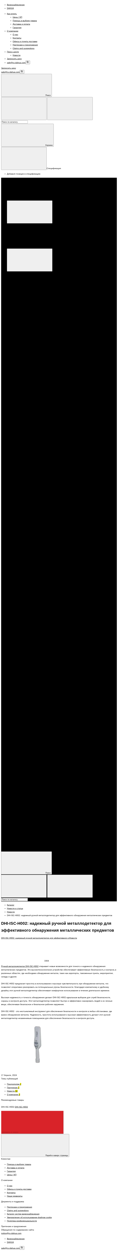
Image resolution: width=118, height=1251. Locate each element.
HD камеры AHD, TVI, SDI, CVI (32, 287)
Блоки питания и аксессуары (26, 771)
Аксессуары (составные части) (32, 654)
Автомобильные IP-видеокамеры (34, 553)
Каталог (53, 198)
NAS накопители (26, 816)
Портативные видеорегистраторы (28, 519)
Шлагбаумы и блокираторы (31, 650)
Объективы (18, 297)
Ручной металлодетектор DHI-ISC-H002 (20, 966)
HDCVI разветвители (28, 495)
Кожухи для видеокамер (24, 301)
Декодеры (17, 422)
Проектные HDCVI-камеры (25, 522)
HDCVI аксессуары (40, 418)
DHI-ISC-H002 (21, 1107)
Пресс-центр (13, 52)
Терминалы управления (29, 602)
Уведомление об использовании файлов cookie (29, 1217)
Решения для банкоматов (104, 522)
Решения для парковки (23, 529)
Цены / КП (17, 17)
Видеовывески (25, 463)
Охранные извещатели (29, 726)
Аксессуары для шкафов (30, 768)
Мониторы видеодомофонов (31, 640)
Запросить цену (14, 59)
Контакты (17, 38)
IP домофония (19, 706)
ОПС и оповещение (22, 719)
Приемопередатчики (28, 373)
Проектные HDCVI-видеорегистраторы (90, 519)
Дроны (73, 457)
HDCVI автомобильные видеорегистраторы (38, 536)
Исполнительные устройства (26, 688)
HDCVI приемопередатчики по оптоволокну (39, 491)
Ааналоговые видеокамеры (31, 543)
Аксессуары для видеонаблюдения (29, 377)
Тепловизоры (19, 443)
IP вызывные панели (28, 713)
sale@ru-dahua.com (16, 62)
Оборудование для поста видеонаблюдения (34, 460)
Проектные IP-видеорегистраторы (54, 522)
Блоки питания (25, 775)
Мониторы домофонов (29, 709)
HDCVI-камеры (25, 284)
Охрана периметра (22, 488)
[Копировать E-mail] (27, 62)
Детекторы (23, 581)
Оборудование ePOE (99, 457)
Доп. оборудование (87, 405)
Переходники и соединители (31, 806)
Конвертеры (24, 370)
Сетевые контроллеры (23, 623)
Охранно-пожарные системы (26, 446)
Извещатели (39, 616)
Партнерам (13, 1087)
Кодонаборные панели (29, 629)
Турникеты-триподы (27, 674)
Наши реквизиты (14, 1196)
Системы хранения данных (25, 605)
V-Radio (98, 418)
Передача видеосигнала (42, 488)
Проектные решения (22, 450)
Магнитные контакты (92, 616)
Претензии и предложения (25, 45)
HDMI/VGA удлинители (29, 498)
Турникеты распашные (29, 671)
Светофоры (23, 598)
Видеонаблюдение (21, 273)
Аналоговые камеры (28, 290)
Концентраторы (74, 616)
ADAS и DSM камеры (28, 533)
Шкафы (21, 764)
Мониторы (17, 349)
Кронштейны (40, 422)
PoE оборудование (69, 418)
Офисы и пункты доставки (25, 41)
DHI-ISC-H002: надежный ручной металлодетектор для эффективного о (35, 938)
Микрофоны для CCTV (29, 380)
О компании (12, 31)
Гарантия (17, 27)
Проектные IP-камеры (81, 522)
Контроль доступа (26, 571)
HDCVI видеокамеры (28, 539)
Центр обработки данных (64, 605)
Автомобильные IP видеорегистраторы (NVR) (39, 550)
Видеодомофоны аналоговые (27, 636)
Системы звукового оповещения (28, 744)
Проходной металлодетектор (26, 432)
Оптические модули (27, 508)
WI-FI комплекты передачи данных (34, 502)
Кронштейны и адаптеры (35, 297)
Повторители (109, 616)
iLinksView (54, 418)
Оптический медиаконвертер (32, 512)
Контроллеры (19, 657)
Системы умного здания (24, 564)
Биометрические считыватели (32, 633)
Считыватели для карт (28, 626)
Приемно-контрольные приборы (28, 737)
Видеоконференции (60, 457)
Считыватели (40, 623)
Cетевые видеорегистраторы (42, 453)
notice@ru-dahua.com (11, 1233)
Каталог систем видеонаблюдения (23, 1214)
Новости (16, 55)
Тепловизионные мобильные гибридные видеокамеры (44, 560)
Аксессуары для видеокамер (31, 384)
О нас (15, 34)
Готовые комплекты (68, 405)
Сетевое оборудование (24, 609)
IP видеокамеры (20, 453)
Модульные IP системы (74, 408)
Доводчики (23, 695)
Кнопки (21, 699)
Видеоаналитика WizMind (38, 457)
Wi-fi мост (106, 418)
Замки (21, 692)
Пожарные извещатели (29, 730)
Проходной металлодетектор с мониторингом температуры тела (71, 432)
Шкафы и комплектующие (25, 761)
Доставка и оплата (21, 24)
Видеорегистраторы (32, 308)
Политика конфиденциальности (22, 1221)
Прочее (21, 702)
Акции (10, 827)
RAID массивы (25, 813)
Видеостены (24, 470)
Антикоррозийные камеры (80, 453)
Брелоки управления (22, 616)
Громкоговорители (27, 747)
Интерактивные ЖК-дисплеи (31, 477)
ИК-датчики (50, 616)
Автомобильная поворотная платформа (37, 546)
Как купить (12, 14)
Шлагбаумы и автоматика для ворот (30, 647)
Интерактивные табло (28, 481)
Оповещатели (19, 733)
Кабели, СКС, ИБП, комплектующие (29, 757)
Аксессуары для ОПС (28, 754)
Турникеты (18, 668)
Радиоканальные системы (25, 740)
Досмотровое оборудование (26, 429)
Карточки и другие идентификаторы (29, 678)
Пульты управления (22, 353)
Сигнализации (19, 612)
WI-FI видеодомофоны (47, 405)
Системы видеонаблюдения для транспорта (81, 529)
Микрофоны (52, 422)
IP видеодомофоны (22, 401)
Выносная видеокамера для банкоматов (37, 526)
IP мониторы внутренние (24, 405)
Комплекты (61, 616)
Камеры (22, 588)
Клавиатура (28, 422)
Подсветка (23, 595)
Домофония (18, 425)
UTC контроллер (86, 418)
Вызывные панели (27, 643)
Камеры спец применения (30, 294)
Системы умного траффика (26, 574)
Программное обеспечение (58, 519)
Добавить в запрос (10, 1132)
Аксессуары (18, 415)
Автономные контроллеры (30, 664)
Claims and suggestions (23, 48)
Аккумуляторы (25, 778)
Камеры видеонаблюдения (25, 277)
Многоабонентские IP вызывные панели (43, 408)
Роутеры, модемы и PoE (24, 820)
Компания (11, 840)
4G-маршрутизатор (22, 418)
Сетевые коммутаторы (90, 422)
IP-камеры (23, 280)
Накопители (18, 809)
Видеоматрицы (25, 467)
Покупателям (14, 1084)
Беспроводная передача (30, 505)
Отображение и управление (79, 460)
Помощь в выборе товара (25, 20)
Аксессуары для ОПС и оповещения (30, 750)
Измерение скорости (28, 584)
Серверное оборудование (47, 529)
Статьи (10, 847)
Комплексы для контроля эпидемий (29, 439)
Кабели (16, 789)
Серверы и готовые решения (32, 346)
